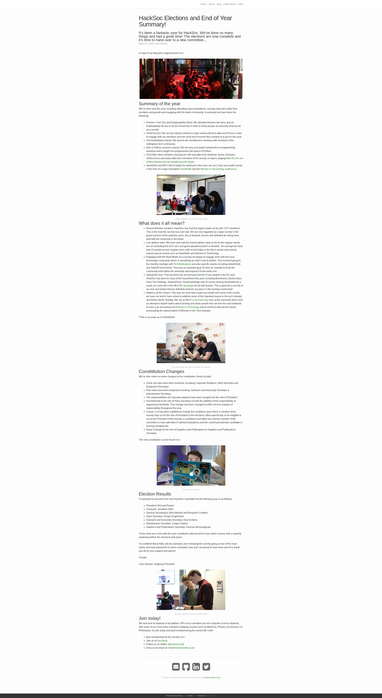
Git (232, 158)
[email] (176, 667)
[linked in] (196, 667)
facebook (162, 640)
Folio (195, 696)
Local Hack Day (200, 300)
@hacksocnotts (176, 644)
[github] (186, 667)
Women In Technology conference (219, 169)
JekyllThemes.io (211, 696)
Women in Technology (188, 307)
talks (240, 4)
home (204, 4)
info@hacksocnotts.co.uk (181, 648)
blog (219, 4)
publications (229, 4)
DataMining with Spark (182, 162)
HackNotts (185, 169)
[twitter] (206, 667)
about (212, 4)
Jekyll (185, 696)
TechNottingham (182, 264)
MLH (204, 275)
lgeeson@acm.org (212, 678)
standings (188, 285)
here (178, 439)
